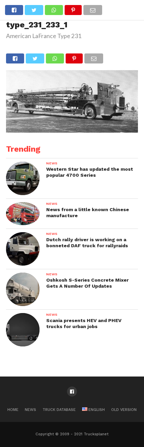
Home (12, 410)
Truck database (59, 410)
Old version (124, 410)
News (30, 410)
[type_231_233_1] (72, 130)
